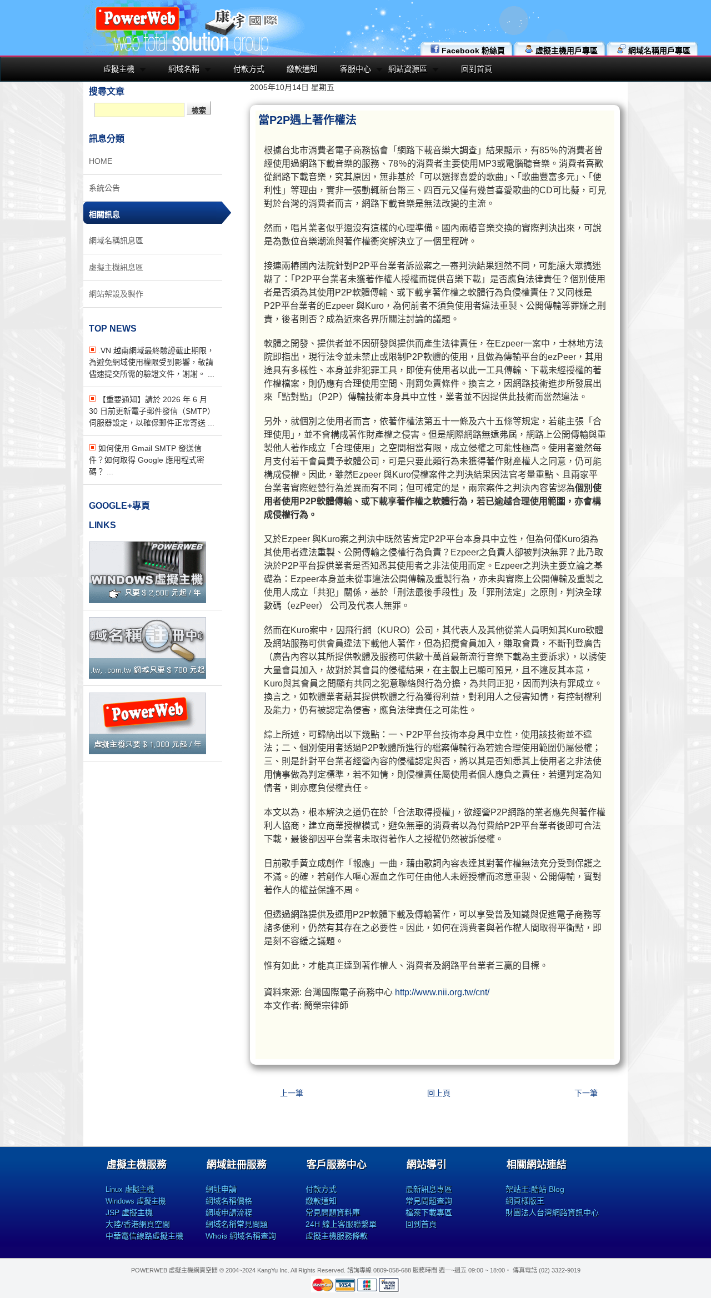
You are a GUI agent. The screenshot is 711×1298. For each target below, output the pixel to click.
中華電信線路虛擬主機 (144, 1235)
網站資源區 (407, 68)
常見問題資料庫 (333, 1212)
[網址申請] (147, 675)
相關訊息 (104, 214)
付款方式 (248, 68)
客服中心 (355, 68)
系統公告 (104, 187)
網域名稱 (183, 68)
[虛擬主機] (147, 600)
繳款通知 (302, 68)
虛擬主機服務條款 (337, 1235)
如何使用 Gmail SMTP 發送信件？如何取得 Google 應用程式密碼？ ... (146, 460)
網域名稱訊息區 (116, 240)
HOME (100, 161)
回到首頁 (476, 68)
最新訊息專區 (428, 1189)
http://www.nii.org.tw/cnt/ (442, 992)
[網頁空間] (147, 751)
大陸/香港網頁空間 (138, 1224)
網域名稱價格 (229, 1200)
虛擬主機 (118, 68)
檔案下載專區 (428, 1212)
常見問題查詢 (428, 1200)
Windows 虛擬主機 (136, 1201)
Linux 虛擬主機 (130, 1189)
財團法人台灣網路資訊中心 (552, 1212)
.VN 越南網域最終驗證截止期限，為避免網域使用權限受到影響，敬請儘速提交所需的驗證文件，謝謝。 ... (151, 362)
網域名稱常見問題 (237, 1224)
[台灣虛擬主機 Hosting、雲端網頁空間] (137, 28)
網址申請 (221, 1189)
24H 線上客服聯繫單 (341, 1224)
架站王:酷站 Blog (534, 1189)
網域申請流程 (229, 1212)
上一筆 (291, 1093)
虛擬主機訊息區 (116, 267)
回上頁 (438, 1093)
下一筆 (586, 1093)
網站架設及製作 (116, 293)
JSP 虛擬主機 (129, 1212)
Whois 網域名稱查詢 (241, 1235)
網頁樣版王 (524, 1200)
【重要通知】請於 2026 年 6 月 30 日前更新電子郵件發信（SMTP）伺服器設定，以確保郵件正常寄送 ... (152, 411)
